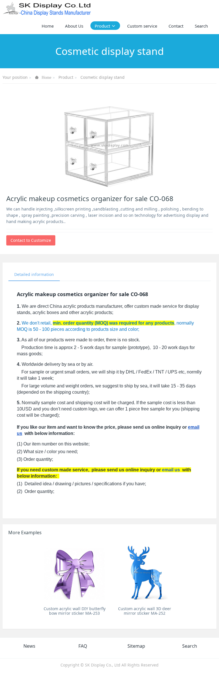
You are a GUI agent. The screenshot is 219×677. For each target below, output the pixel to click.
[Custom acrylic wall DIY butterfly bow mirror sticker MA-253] (74, 572)
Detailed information (34, 274)
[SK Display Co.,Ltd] (47, 8)
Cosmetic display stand (102, 77)
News (29, 646)
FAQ (82, 646)
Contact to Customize (31, 240)
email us (171, 469)
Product (65, 77)
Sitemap (136, 646)
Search (189, 646)
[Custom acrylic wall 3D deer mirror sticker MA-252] (144, 572)
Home (48, 26)
